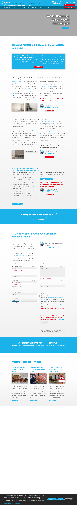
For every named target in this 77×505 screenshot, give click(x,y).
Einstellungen (69, 499)
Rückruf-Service (70, 7)
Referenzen (41, 7)
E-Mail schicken (61, 319)
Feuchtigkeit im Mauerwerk (18, 81)
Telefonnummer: (15, 280)
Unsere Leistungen (6, 7)
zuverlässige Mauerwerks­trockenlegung (25, 130)
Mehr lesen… (15, 400)
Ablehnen (60, 499)
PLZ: (13, 298)
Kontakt (55, 7)
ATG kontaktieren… (38, 66)
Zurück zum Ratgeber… (17, 203)
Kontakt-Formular (70, 5)
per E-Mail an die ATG (57, 304)
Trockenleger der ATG (52, 133)
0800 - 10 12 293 (70, 2)
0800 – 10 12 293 (53, 107)
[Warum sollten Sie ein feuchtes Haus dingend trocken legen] (20, 383)
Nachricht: (42, 266)
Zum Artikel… (66, 28)
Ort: (21, 298)
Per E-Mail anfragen (49, 110)
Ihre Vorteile (15, 7)
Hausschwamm (47, 83)
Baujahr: (41, 284)
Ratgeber (48, 7)
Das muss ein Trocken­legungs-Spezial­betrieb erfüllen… (37, 369)
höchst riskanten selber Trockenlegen (50, 121)
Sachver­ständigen (31, 88)
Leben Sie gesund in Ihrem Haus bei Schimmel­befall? (55, 369)
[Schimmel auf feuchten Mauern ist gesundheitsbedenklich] (57, 383)
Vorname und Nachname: (17, 266)
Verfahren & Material (25, 7)
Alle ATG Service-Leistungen (46, 179)
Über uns (34, 7)
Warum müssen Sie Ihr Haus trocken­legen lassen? (19, 369)
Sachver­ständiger (20, 255)
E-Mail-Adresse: (15, 274)
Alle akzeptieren (52, 499)
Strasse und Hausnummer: (18, 292)
